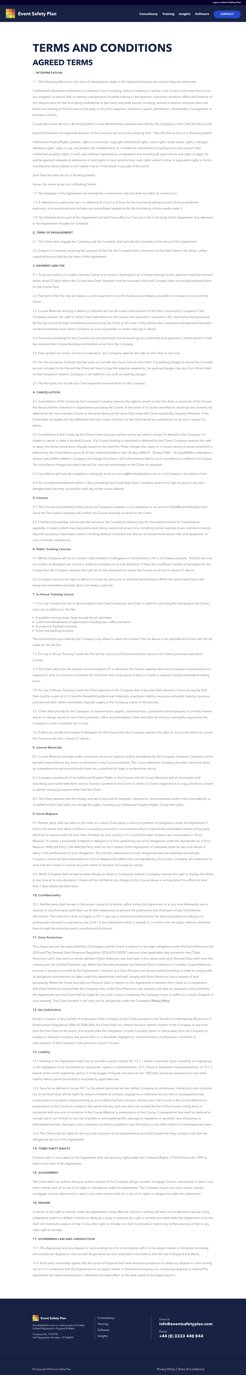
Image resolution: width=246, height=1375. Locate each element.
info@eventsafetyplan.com (186, 1324)
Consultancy (148, 14)
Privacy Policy (160, 1001)
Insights (185, 14)
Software (202, 14)
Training (168, 14)
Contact (227, 14)
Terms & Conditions (191, 1369)
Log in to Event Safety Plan (227, 3)
